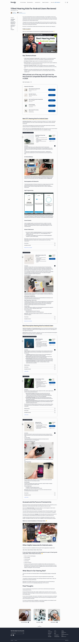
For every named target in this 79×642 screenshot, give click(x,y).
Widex (38, 549)
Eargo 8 (49, 573)
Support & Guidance (45, 2)
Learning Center (37, 2)
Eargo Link (24, 581)
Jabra (24, 549)
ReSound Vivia (25, 332)
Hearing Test (50, 631)
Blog (55, 633)
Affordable (49, 636)
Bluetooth (49, 633)
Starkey (35, 549)
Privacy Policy (12, 640)
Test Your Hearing (23, 2)
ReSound (31, 549)
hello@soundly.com (63, 632)
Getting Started (56, 636)
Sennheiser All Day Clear (27, 121)
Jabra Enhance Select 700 (36, 128)
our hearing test (44, 233)
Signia (29, 549)
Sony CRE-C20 (44, 573)
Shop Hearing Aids (30, 2)
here (49, 129)
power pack (49, 235)
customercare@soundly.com (64, 634)
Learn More (51, 89)
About (55, 631)
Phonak (40, 549)
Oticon (26, 549)
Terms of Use (16, 640)
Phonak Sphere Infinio (36, 328)
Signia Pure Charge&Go (27, 328)
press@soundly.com (63, 636)
